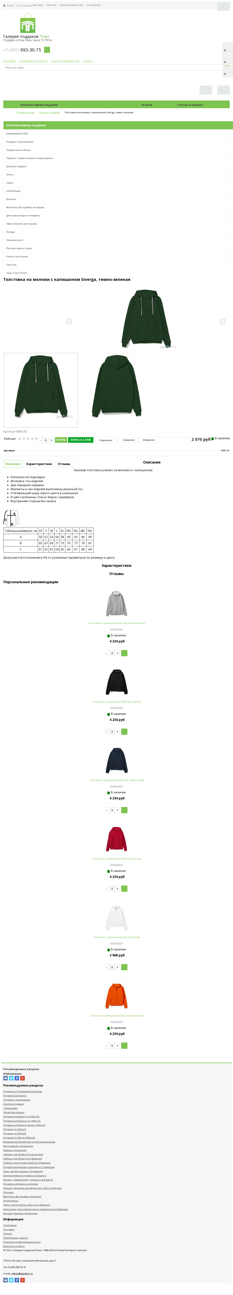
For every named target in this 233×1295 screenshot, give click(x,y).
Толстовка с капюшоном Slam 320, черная (116, 701)
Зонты (10, 174)
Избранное (148, 440)
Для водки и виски (13, 1112)
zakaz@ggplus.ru (22, 1273)
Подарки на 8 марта (15, 1095)
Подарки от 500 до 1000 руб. (19, 1137)
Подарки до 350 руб (14, 1129)
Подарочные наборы (18, 150)
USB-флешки (13, 191)
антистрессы (10, 1200)
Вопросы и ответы (14, 1246)
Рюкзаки (8, 1192)
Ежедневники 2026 (17, 133)
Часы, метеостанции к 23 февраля (23, 1171)
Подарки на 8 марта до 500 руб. (21, 1116)
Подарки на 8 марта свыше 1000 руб (24, 1125)
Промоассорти (14, 240)
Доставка (38, 5)
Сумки (9, 182)
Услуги (147, 105)
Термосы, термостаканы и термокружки (29, 158)
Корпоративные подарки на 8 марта (24, 1175)
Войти (10, 5)
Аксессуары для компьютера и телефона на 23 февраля (35, 1209)
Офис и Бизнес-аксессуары (21, 223)
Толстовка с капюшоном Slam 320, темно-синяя (116, 780)
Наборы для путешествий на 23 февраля (26, 1162)
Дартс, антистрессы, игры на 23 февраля (26, 1204)
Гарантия (51, 5)
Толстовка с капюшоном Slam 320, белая (116, 937)
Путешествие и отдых (19, 248)
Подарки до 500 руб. (15, 1133)
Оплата (87, 61)
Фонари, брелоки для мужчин (20, 1213)
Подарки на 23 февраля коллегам (22, 1091)
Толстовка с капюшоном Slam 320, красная (116, 858)
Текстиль (11, 264)
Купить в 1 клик (80, 440)
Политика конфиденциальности (22, 1242)
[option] (146, 333)
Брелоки (11, 199)
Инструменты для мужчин (18, 1146)
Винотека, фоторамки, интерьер (25, 207)
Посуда (10, 232)
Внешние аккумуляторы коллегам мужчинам (29, 1141)
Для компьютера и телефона (23, 215)
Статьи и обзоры (190, 105)
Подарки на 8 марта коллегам (20, 1184)
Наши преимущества (71, 5)
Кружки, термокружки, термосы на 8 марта (28, 1179)
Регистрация (24, 5)
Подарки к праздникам (19, 141)
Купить (61, 440)
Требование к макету (33, 61)
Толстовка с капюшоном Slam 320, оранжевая (116, 1015)
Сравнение (128, 440)
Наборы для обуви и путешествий (23, 1154)
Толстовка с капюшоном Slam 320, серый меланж (116, 623)
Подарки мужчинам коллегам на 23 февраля (28, 1167)
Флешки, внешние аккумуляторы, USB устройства (32, 1188)
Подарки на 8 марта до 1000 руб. (22, 1121)
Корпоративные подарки (39, 105)
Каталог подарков (100, 105)
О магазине (10, 1225)
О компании (93, 5)
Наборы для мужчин (15, 1150)
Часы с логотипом (16, 272)
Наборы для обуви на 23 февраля (22, 1158)
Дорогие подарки (16, 166)
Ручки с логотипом (17, 256)
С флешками (10, 1108)
